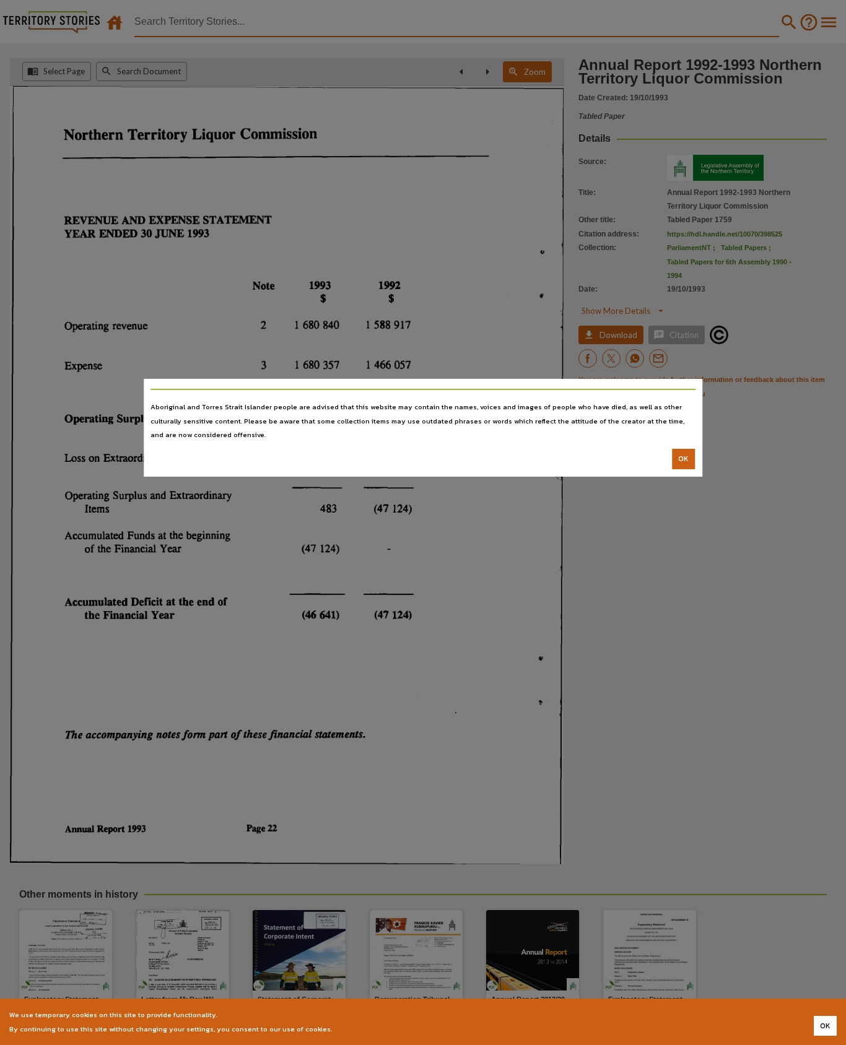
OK (683, 458)
